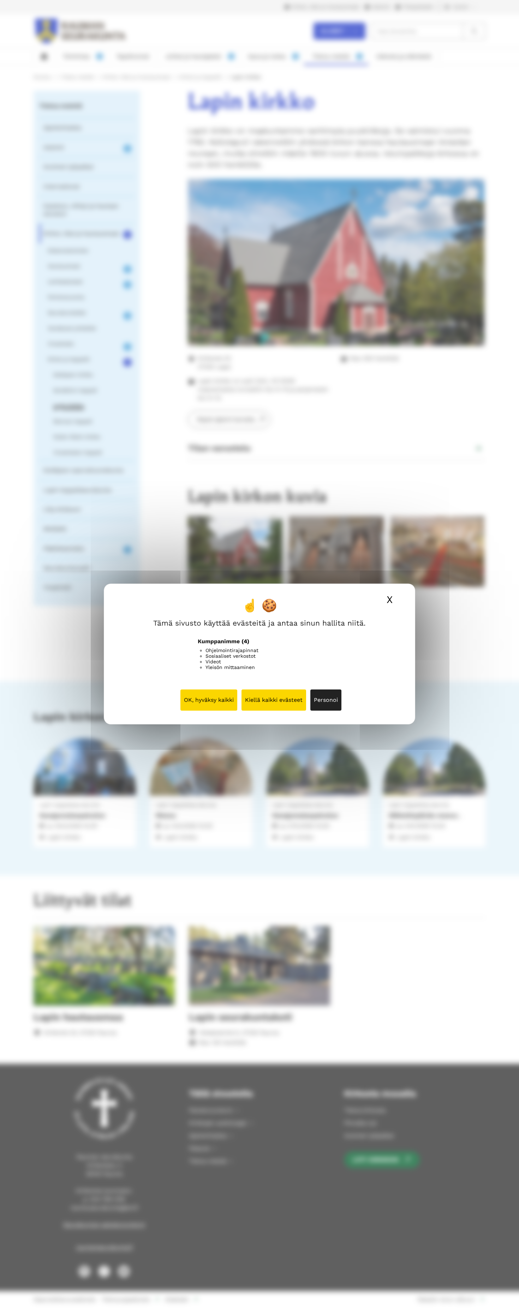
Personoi (326, 700)
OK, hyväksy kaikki (209, 700)
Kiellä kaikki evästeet (274, 700)
